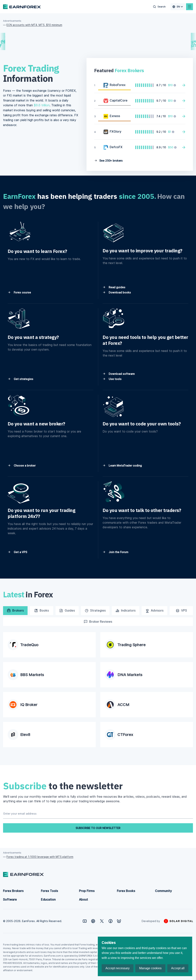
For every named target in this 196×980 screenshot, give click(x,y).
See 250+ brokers (111, 160)
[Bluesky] (119, 921)
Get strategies (23, 379)
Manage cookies (150, 968)
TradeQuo (29, 644)
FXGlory (115, 131)
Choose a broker (24, 465)
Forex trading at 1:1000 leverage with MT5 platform (40, 856)
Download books (119, 292)
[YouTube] (85, 921)
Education (48, 899)
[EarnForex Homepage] (22, 6)
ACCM (123, 704)
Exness (115, 116)
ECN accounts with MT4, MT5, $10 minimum (34, 24)
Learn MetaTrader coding (125, 465)
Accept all (178, 968)
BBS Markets (32, 674)
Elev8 (25, 734)
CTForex (125, 734)
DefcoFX (116, 147)
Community (163, 891)
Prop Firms (87, 891)
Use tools (115, 379)
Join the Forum (118, 552)
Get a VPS (20, 552)
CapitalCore (118, 100)
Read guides (116, 287)
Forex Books (126, 891)
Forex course (22, 292)
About (83, 899)
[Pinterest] (93, 921)
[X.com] (102, 921)
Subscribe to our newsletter (98, 828)
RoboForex (118, 85)
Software (10, 899)
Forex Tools (49, 891)
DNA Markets (130, 674)
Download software (121, 373)
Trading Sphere (132, 644)
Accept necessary (117, 968)
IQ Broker (29, 704)
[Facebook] (111, 921)
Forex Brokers (13, 891)
